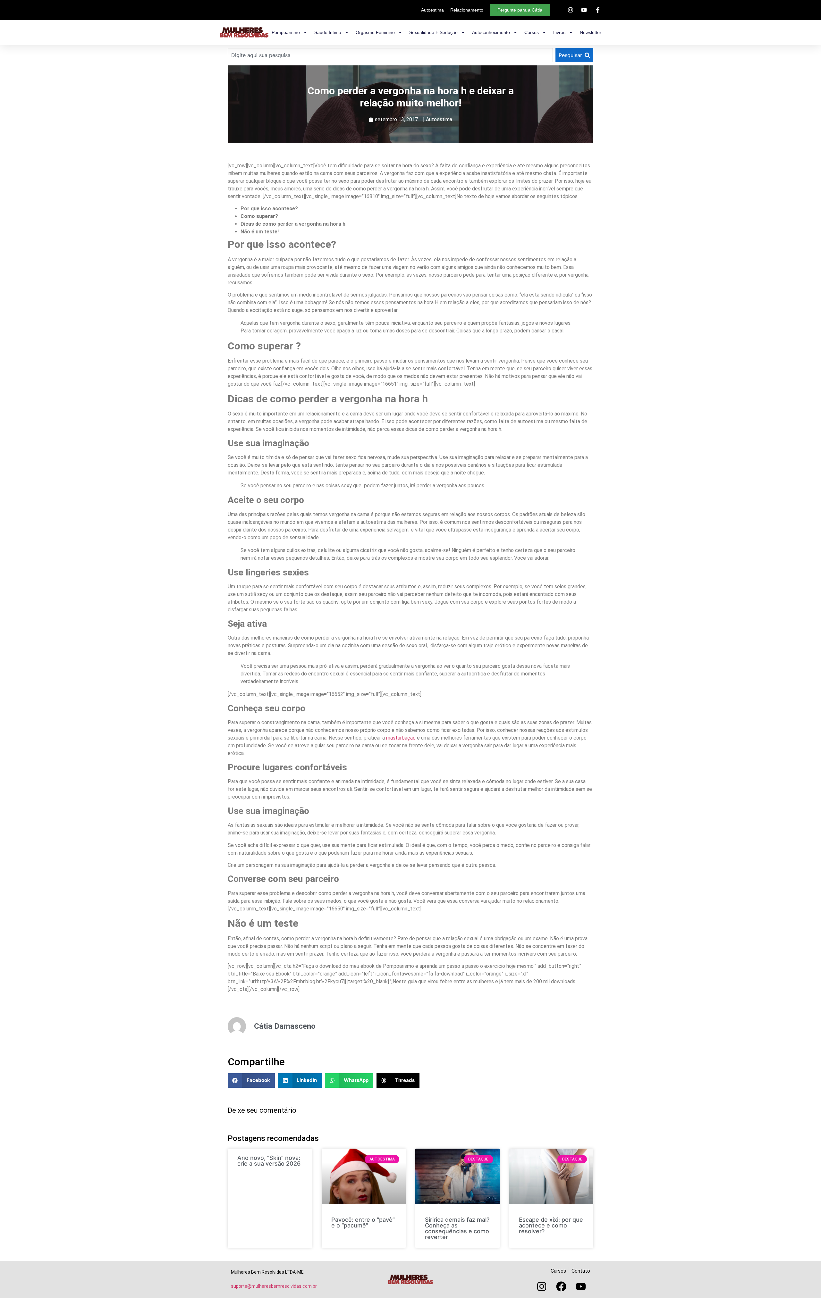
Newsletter (590, 32)
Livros (559, 32)
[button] (251, 1080)
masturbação (401, 738)
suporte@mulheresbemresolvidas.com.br (274, 1286)
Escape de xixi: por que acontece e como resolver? (551, 1225)
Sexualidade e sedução (433, 32)
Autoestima (439, 119)
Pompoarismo (286, 32)
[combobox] (390, 55)
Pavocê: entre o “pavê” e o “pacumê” (363, 1222)
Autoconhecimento (491, 32)
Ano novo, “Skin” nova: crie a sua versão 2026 (268, 1160)
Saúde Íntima (327, 32)
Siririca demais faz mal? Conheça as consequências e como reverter (457, 1228)
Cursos (531, 32)
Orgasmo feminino (375, 32)
